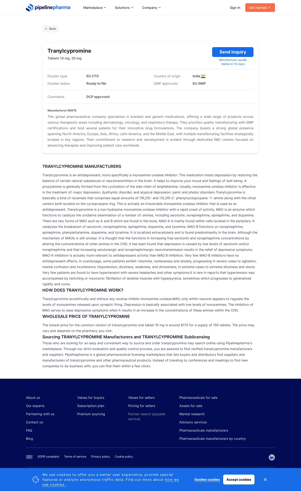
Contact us (34, 422)
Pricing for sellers (141, 406)
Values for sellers (141, 398)
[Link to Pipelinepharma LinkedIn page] (272, 457)
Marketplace (93, 8)
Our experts (35, 406)
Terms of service (75, 456)
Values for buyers (90, 398)
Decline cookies (207, 479)
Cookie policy (124, 456)
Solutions (122, 8)
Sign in (235, 8)
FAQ (29, 430)
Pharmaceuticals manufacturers (203, 430)
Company (149, 8)
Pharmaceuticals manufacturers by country (212, 438)
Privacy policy (100, 456)
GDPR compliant (48, 456)
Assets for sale (190, 406)
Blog (29, 438)
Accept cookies (238, 479)
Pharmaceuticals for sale (198, 398)
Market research (192, 414)
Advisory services (193, 422)
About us (33, 398)
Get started (258, 8)
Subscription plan (90, 406)
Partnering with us (40, 414)
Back (52, 28)
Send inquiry (233, 52)
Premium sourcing (91, 414)
